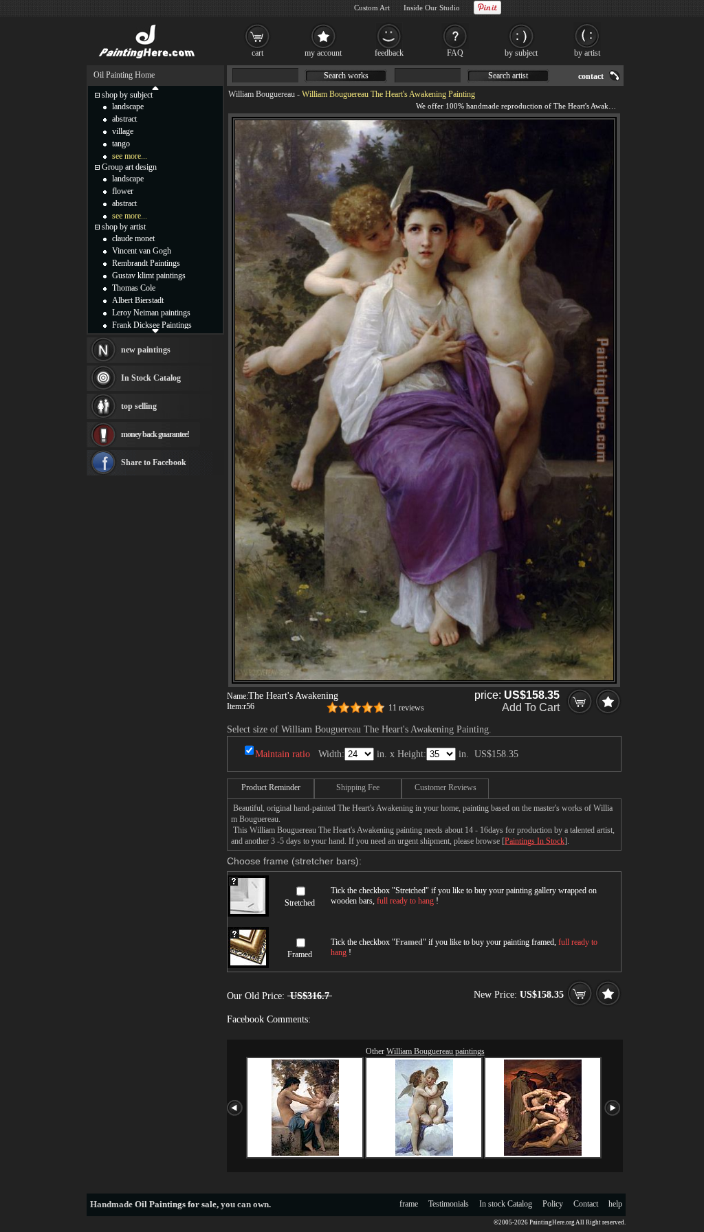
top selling (139, 406)
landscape (128, 106)
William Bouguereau (261, 94)
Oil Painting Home (124, 75)
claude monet (133, 238)
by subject (521, 53)
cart (257, 53)
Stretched (300, 903)
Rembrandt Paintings (146, 263)
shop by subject (127, 95)
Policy (552, 1204)
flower (122, 191)
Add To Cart (531, 707)
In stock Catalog (505, 1204)
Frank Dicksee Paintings (152, 325)
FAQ (455, 53)
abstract (124, 119)
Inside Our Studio (432, 7)
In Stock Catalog (151, 378)
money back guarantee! (155, 434)
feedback (389, 53)
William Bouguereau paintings (435, 1051)
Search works (346, 75)
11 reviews (406, 708)
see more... (129, 156)
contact (591, 76)
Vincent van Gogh (141, 251)
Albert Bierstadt (138, 300)
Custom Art (372, 7)
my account (323, 53)
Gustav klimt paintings (149, 275)
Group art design (129, 167)
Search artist (508, 75)
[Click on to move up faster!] (155, 87)
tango (121, 143)
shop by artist (124, 227)
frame (408, 1204)
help (615, 1204)
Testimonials (448, 1204)
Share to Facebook (153, 462)
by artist (587, 53)
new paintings (145, 350)
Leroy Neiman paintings (151, 312)
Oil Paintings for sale (176, 1204)
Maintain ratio (282, 754)
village (122, 131)
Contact (585, 1204)
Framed (299, 954)
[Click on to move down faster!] (155, 330)
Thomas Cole (133, 288)
